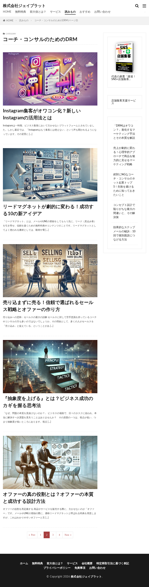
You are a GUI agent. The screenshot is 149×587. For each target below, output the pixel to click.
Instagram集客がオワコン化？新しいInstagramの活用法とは (42, 114)
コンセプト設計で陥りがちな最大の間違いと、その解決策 (124, 211)
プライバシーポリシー (57, 568)
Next (67, 535)
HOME (7, 11)
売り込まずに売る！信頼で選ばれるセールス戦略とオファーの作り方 (48, 306)
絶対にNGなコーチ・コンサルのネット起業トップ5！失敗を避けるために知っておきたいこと (124, 184)
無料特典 (20, 11)
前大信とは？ (38, 11)
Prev (33, 535)
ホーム (24, 563)
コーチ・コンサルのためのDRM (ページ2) (56, 20)
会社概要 (87, 563)
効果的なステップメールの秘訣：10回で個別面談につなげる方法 (124, 233)
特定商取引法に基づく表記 (112, 563)
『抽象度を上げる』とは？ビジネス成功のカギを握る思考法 (48, 402)
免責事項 (79, 568)
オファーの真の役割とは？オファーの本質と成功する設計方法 (48, 498)
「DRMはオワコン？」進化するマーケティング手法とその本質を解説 (124, 131)
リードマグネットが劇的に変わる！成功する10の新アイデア (48, 210)
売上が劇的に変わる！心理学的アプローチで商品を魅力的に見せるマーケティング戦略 (124, 156)
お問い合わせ (102, 11)
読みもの (70, 11)
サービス (55, 11)
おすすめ (85, 11)
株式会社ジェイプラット (24, 6)
